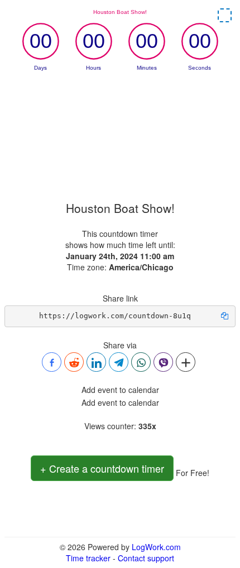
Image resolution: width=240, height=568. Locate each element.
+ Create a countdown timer (102, 468)
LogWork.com (156, 546)
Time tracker (88, 558)
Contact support (146, 558)
